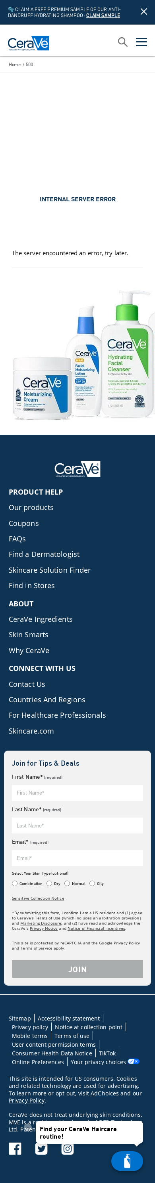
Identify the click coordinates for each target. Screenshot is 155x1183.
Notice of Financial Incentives (96, 928)
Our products (31, 507)
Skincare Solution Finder (50, 570)
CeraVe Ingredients (41, 619)
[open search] (123, 43)
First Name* (37, 776)
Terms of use (71, 1036)
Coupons (24, 523)
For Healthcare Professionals (57, 715)
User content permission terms (54, 1044)
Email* (30, 841)
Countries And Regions (47, 699)
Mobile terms (30, 1036)
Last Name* (36, 809)
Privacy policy (30, 1027)
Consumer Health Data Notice (52, 1053)
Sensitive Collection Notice (38, 898)
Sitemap (20, 1018)
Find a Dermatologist (44, 554)
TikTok (107, 1053)
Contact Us (27, 684)
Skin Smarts (28, 634)
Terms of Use (47, 918)
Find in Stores (32, 585)
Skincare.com (31, 731)
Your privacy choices (99, 1062)
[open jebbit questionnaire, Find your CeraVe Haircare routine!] (127, 1161)
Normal (78, 883)
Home (15, 64)
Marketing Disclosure (40, 923)
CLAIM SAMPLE (103, 15)
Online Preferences (38, 1062)
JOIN (77, 969)
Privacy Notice (44, 928)
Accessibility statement (69, 1018)
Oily (100, 883)
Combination (31, 883)
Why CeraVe (29, 650)
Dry (57, 883)
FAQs (17, 538)
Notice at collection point (88, 1027)
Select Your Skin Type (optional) (40, 873)
